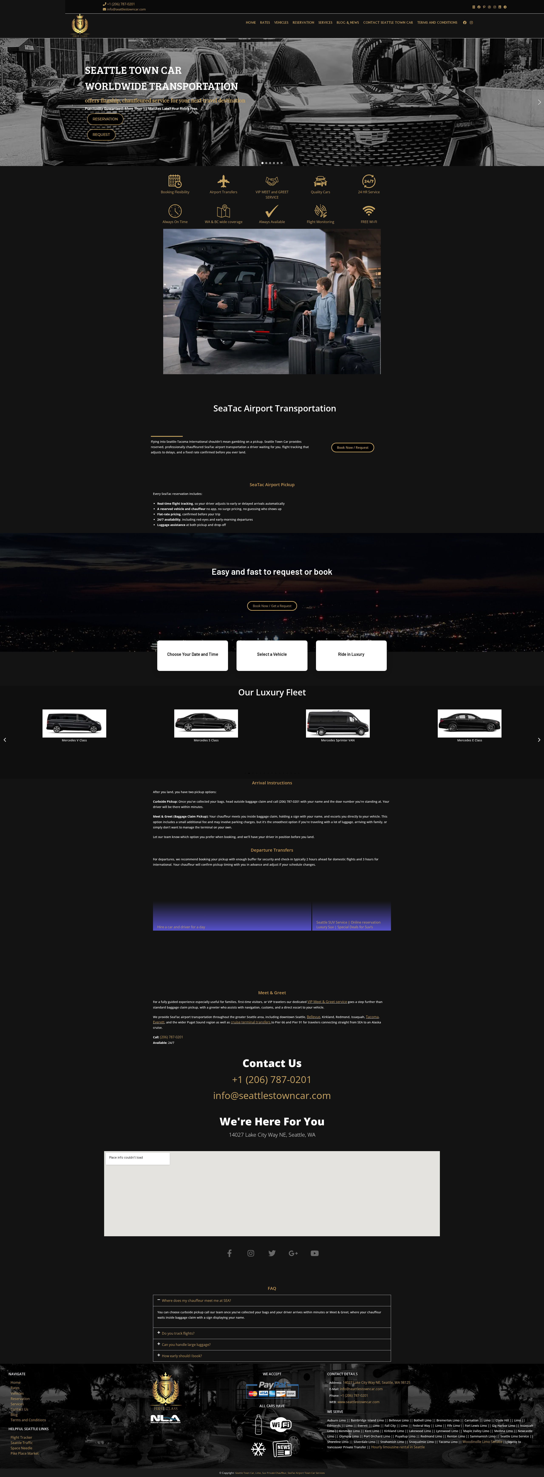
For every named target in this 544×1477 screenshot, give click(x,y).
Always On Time (175, 221)
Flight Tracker (21, 1437)
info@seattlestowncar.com (126, 9)
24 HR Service (369, 192)
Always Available (272, 221)
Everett (158, 1022)
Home (15, 1382)
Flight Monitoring (320, 221)
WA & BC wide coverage (223, 221)
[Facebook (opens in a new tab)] (479, 7)
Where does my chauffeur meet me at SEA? (196, 1300)
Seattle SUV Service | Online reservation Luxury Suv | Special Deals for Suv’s (348, 924)
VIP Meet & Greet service (327, 1001)
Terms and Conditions (28, 1420)
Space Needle (21, 1448)
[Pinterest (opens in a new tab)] (484, 7)
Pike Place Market (25, 1453)
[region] (272, 102)
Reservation (20, 1398)
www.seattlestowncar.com (358, 1402)
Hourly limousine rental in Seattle (398, 1447)
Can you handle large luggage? (186, 1344)
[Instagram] (250, 1253)
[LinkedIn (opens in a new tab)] (499, 7)
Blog (14, 1414)
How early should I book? (182, 1356)
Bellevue (313, 1016)
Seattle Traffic (22, 1442)
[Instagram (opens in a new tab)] (494, 7)
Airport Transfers (223, 192)
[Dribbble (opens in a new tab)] (489, 7)
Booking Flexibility (175, 192)
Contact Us (19, 1409)
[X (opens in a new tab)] (473, 7)
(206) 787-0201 (171, 1037)
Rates (15, 1387)
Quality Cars (320, 192)
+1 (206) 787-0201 (120, 4)
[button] (4, 102)
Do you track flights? (178, 1333)
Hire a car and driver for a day (181, 927)
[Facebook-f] (229, 1253)
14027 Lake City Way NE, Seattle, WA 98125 (376, 1382)
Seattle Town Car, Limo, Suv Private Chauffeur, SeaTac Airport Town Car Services (280, 1472)
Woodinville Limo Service (482, 1441)
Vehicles (17, 1393)
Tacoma (372, 1016)
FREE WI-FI (369, 221)
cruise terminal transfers (251, 1022)
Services (17, 1404)
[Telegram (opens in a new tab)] (504, 7)
